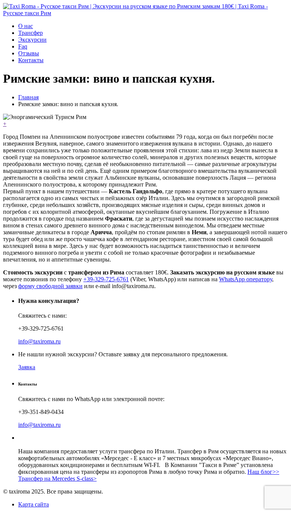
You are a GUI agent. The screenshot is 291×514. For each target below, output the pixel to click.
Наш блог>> (263, 472)
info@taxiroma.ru (39, 341)
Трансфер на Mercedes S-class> (57, 478)
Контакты (31, 60)
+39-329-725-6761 (106, 279)
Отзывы (28, 53)
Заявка (26, 367)
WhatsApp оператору (245, 279)
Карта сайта (33, 504)
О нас (25, 26)
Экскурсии (32, 39)
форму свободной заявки (50, 286)
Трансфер (30, 33)
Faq (22, 46)
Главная (28, 97)
